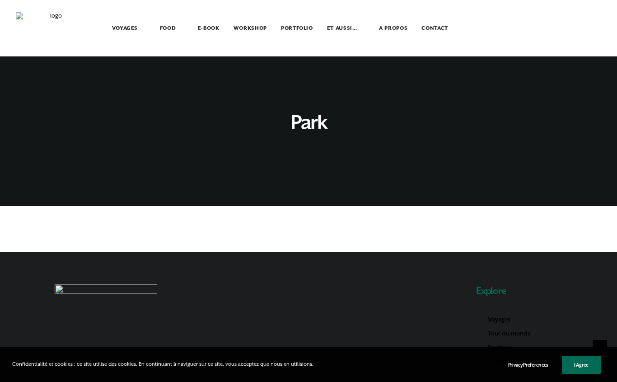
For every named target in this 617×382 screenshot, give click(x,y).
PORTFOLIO (297, 28)
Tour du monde (509, 333)
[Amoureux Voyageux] (52, 28)
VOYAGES (125, 28)
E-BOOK (209, 28)
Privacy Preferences (528, 365)
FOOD (168, 28)
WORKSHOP (250, 28)
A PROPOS (393, 28)
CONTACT (434, 28)
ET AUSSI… (342, 28)
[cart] (594, 29)
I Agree (581, 365)
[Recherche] (580, 28)
